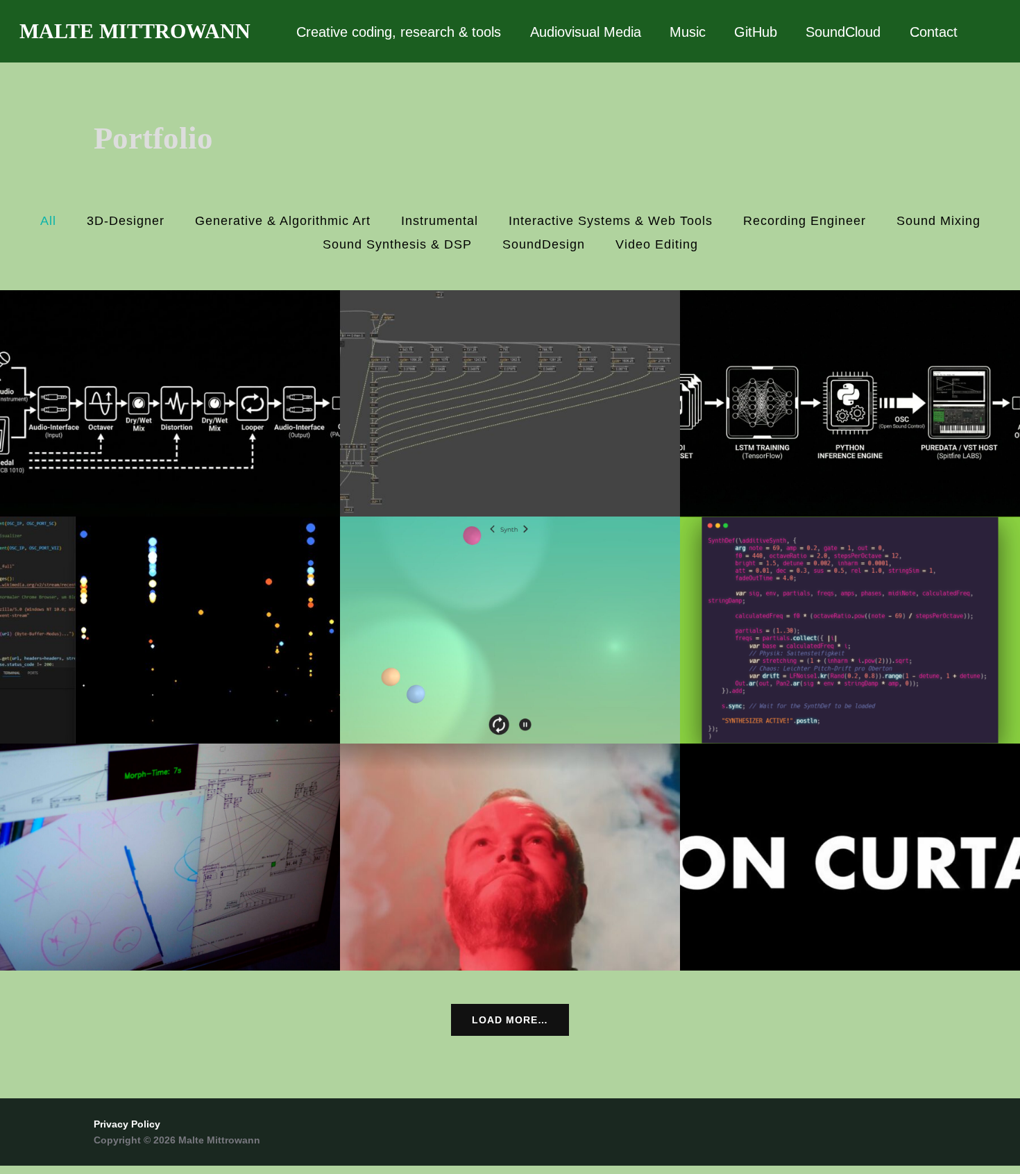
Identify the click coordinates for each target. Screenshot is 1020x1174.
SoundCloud (843, 32)
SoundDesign (543, 244)
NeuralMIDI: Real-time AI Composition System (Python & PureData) (850, 402)
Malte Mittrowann (134, 30)
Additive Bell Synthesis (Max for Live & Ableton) (510, 403)
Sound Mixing (938, 221)
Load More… (510, 1019)
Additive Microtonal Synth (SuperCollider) (850, 630)
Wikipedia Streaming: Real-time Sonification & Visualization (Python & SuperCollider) (170, 629)
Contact (934, 32)
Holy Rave (510, 856)
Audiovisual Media (585, 32)
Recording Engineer (804, 221)
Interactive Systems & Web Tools (611, 221)
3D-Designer (125, 221)
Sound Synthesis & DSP (397, 244)
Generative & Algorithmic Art (283, 221)
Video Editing (656, 244)
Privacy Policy (127, 1124)
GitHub (755, 32)
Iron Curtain (850, 856)
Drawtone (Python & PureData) (170, 856)
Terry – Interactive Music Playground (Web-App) (510, 630)
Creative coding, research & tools (398, 32)
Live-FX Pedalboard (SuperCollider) (170, 403)
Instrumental (439, 221)
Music (688, 32)
